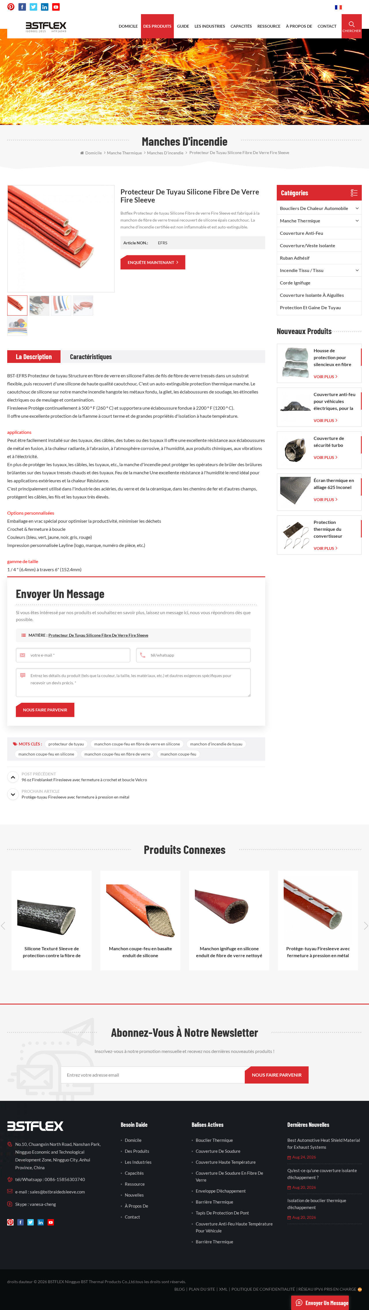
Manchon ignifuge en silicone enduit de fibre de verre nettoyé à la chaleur (194, 952)
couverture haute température (226, 1162)
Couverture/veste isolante (307, 245)
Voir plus (324, 376)
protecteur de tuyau (66, 743)
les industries (210, 26)
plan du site (202, 1289)
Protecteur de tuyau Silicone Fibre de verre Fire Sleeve (98, 635)
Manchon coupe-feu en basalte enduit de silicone (105, 952)
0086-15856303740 (309, 7)
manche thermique (300, 220)
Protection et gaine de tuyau (310, 307)
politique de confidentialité (263, 1289)
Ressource (135, 1184)
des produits (157, 26)
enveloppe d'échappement (221, 1190)
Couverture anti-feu (301, 233)
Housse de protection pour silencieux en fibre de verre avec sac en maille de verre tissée (335, 358)
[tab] (34, 356)
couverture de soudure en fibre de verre (229, 1176)
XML (223, 1289)
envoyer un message (327, 1302)
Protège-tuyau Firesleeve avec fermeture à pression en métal (283, 952)
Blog (179, 1289)
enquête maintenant (151, 262)
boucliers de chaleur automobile (314, 208)
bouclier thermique (214, 1140)
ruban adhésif (295, 257)
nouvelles (134, 1194)
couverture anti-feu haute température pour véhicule (234, 1227)
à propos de (299, 26)
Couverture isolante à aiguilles (312, 295)
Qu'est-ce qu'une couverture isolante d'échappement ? (322, 1174)
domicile (128, 26)
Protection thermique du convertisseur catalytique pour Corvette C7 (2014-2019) (334, 529)
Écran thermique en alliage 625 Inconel (334, 483)
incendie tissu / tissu (301, 270)
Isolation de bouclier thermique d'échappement (316, 1204)
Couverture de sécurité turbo (329, 441)
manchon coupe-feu (178, 753)
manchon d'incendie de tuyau (216, 743)
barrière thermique (214, 1201)
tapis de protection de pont (222, 1212)
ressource (268, 26)
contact (327, 26)
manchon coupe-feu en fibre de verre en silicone (137, 743)
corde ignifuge (295, 282)
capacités (241, 26)
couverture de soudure (218, 1151)
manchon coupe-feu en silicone (46, 753)
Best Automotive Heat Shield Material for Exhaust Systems (323, 1143)
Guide (183, 26)
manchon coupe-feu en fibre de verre (117, 753)
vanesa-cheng (43, 1204)
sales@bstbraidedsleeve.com (250, 7)
